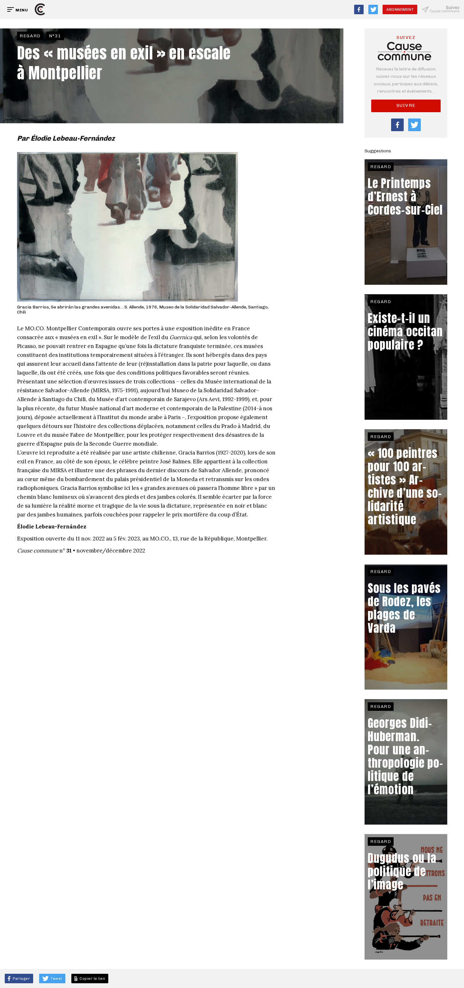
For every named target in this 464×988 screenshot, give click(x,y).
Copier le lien (91, 978)
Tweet (56, 978)
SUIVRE (406, 105)
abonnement (399, 9)
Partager (21, 978)
